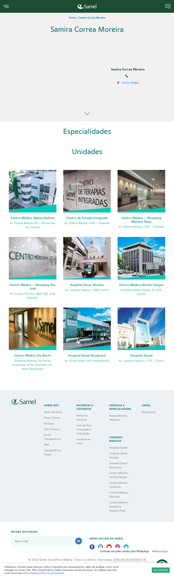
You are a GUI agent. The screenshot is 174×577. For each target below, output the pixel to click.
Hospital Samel (118, 447)
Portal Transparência (52, 437)
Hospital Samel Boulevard (118, 465)
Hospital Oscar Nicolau (118, 455)
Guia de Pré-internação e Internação (84, 429)
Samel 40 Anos (53, 412)
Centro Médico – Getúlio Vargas (119, 475)
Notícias (49, 423)
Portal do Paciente (82, 417)
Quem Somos (52, 417)
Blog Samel (148, 412)
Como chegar (130, 82)
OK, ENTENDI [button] (161, 570)
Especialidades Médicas (118, 417)
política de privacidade (51, 573)
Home (72, 17)
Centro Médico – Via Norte (119, 485)
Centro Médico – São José (119, 494)
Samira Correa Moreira (92, 17)
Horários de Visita (83, 441)
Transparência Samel (52, 452)
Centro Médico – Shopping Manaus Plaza (119, 506)
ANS (46, 444)
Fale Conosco (52, 429)
